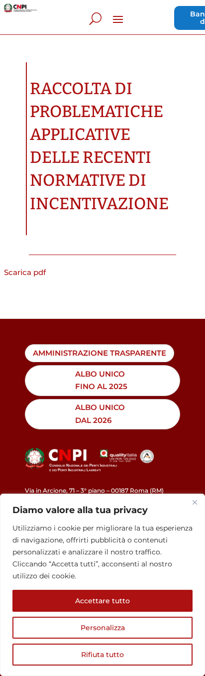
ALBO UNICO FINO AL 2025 (101, 380)
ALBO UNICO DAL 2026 (100, 413)
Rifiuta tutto (102, 654)
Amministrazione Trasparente (99, 353)
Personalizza (103, 627)
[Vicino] (195, 502)
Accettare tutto (102, 600)
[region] (102, 585)
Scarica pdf (25, 272)
